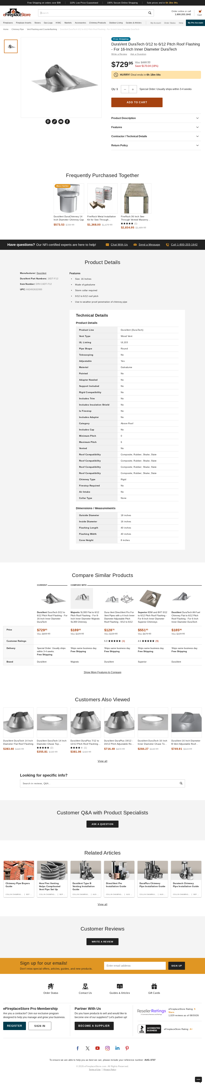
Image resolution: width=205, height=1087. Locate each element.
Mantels (68, 23)
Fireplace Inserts (23, 23)
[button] (147, 245)
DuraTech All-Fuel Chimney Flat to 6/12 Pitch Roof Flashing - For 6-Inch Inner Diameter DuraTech (186, 617)
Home (5, 29)
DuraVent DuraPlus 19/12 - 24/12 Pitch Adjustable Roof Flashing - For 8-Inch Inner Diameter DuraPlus (119, 742)
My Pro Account (195, 23)
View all (102, 761)
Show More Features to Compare (102, 672)
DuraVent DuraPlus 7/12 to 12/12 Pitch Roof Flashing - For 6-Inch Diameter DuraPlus (85, 742)
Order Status (170, 23)
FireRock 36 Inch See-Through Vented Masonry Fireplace (134, 218)
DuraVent (41, 273)
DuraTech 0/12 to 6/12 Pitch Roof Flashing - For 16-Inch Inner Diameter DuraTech (52, 617)
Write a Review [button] (119, 54)
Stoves (37, 23)
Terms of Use (95, 1069)
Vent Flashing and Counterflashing (42, 29)
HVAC (58, 23)
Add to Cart (137, 102)
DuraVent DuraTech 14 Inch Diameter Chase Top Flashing (51, 742)
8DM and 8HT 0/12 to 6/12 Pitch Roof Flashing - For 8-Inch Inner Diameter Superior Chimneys (152, 617)
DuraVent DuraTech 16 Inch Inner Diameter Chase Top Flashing (152, 742)
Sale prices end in (162, 3)
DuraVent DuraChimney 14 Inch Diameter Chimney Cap (69, 218)
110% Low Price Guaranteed (84, 3)
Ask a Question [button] (138, 54)
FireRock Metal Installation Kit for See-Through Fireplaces (101, 218)
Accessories (80, 23)
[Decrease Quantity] (125, 89)
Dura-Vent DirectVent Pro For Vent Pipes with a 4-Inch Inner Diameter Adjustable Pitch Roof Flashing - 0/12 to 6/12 (119, 617)
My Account (156, 23)
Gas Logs (48, 23)
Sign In (39, 1026)
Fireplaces (8, 23)
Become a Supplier (94, 1025)
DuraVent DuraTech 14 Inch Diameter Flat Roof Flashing (18, 742)
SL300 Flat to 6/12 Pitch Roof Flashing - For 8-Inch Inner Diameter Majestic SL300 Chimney (85, 617)
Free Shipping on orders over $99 (44, 3)
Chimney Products (97, 23)
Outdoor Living (116, 23)
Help (181, 23)
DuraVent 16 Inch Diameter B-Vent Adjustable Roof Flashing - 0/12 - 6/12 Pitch (186, 742)
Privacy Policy (109, 1069)
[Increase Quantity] (133, 89)
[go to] (69, 198)
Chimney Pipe (18, 29)
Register (14, 1025)
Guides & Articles (133, 23)
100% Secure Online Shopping (122, 3)
